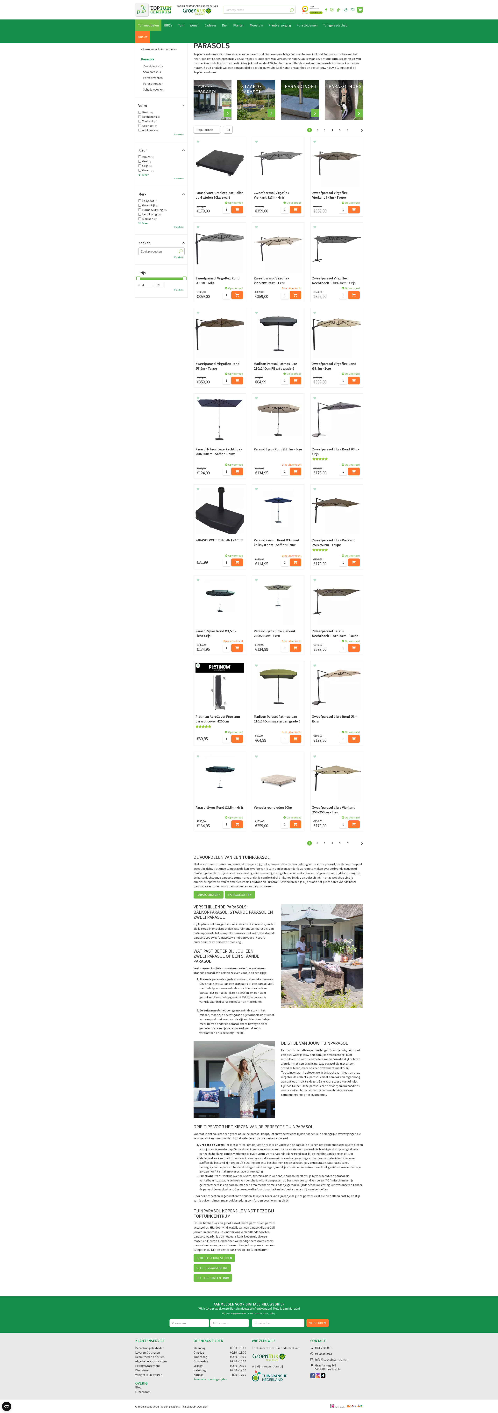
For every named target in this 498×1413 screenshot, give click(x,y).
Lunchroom (143, 1392)
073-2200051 (323, 1348)
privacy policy (269, 1313)
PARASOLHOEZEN (208, 895)
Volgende (360, 130)
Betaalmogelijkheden (149, 1348)
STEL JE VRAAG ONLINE (212, 1268)
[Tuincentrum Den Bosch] (153, 10)
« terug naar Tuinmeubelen (159, 49)
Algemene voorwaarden (151, 1361)
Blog (138, 1387)
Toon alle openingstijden (210, 1379)
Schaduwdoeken (153, 89)
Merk (142, 194)
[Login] (346, 10)
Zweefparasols (153, 66)
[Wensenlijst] (353, 10)
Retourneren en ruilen (150, 1357)
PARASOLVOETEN (240, 895)
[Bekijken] (360, 10)
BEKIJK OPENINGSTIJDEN (214, 1258)
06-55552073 (323, 1354)
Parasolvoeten (153, 78)
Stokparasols (152, 72)
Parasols (147, 59)
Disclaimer (142, 1370)
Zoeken (144, 242)
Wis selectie (178, 134)
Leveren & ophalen (147, 1352)
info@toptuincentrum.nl (331, 1359)
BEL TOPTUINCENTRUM (212, 1278)
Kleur (142, 150)
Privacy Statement (147, 1366)
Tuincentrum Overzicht (195, 1406)
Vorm (142, 105)
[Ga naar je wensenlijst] (353, 10)
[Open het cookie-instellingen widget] (6, 1406)
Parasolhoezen (153, 83)
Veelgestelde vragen (148, 1375)
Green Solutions (170, 1406)
